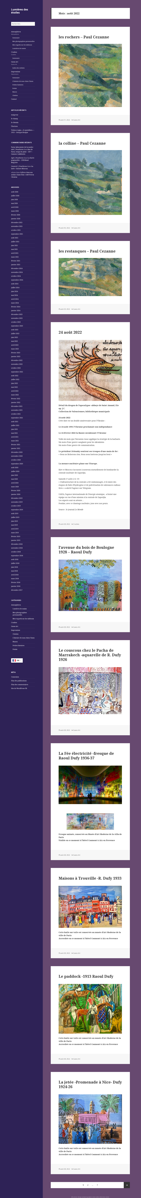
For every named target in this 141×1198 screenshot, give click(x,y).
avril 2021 (14, 437)
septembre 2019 (17, 510)
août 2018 (14, 559)
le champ (14, 119)
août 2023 (14, 330)
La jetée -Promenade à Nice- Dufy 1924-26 (90, 1084)
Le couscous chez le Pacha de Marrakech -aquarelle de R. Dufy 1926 (90, 655)
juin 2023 (14, 337)
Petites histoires (17, 85)
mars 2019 (15, 533)
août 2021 (14, 422)
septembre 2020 (17, 464)
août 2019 (14, 513)
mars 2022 (15, 395)
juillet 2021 (15, 425)
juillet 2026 (15, 196)
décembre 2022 (16, 360)
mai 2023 (14, 341)
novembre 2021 (17, 410)
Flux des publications (19, 681)
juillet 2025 (15, 242)
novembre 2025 (17, 226)
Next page (127, 1185)
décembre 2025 (16, 222)
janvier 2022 (15, 402)
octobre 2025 (16, 230)
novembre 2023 (17, 318)
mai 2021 (14, 433)
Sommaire (16, 38)
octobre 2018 (16, 552)
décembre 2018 (16, 544)
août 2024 (14, 284)
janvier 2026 (15, 219)
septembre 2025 (17, 234)
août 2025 (14, 238)
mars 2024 (15, 303)
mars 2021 (15, 441)
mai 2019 (14, 525)
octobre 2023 (16, 322)
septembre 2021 (17, 418)
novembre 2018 (17, 548)
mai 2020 (14, 479)
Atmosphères (16, 33)
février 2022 (15, 399)
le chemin (14, 122)
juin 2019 (14, 521)
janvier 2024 (15, 310)
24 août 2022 (70, 332)
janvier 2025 (15, 265)
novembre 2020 (17, 456)
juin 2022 (14, 383)
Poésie (14, 88)
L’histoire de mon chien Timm (22, 81)
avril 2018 (14, 575)
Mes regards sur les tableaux (22, 45)
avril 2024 (14, 299)
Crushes (14, 53)
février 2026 (15, 215)
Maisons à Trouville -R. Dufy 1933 (90, 878)
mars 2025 (15, 257)
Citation (15, 95)
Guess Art (14, 63)
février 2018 (15, 582)
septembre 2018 (17, 556)
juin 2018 (14, 567)
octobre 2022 (16, 368)
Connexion (15, 677)
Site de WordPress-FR (19, 688)
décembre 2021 (16, 406)
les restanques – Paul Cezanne (87, 251)
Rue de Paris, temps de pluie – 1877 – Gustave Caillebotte (22, 151)
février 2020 (15, 490)
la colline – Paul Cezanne (82, 143)
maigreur (14, 115)
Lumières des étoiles (19, 11)
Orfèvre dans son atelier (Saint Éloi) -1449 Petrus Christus (22, 174)
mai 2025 (14, 249)
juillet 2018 (15, 563)
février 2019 (15, 536)
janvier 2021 (15, 448)
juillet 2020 (15, 471)
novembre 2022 (17, 364)
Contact (14, 99)
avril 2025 (14, 253)
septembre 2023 (17, 326)
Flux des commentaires (19, 684)
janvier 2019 (15, 540)
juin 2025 (14, 245)
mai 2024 (14, 295)
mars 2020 (15, 487)
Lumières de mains (19, 48)
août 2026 (14, 192)
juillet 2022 (15, 379)
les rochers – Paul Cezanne (84, 36)
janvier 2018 (15, 586)
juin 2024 (14, 291)
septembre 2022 (17, 372)
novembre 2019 (17, 502)
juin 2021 (14, 429)
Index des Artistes (18, 68)
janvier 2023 (15, 356)
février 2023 (15, 353)
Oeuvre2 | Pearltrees (19, 166)
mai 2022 (14, 387)
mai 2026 (14, 203)
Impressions (15, 73)
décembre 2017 (16, 590)
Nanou (14, 92)
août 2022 (14, 376)
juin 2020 (14, 475)
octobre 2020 (16, 460)
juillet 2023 (15, 333)
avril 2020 (14, 483)
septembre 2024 (17, 280)
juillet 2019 (15, 517)
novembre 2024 (17, 272)
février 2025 (15, 261)
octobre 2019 (16, 506)
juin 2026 (14, 199)
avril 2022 (14, 391)
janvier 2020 (15, 494)
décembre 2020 (16, 452)
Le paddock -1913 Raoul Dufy (86, 976)
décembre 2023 (16, 314)
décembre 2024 (16, 268)
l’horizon (14, 126)
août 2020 (14, 467)
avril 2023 (14, 345)
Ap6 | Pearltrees (17, 158)
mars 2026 (15, 211)
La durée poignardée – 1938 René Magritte (22, 160)
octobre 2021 (16, 414)
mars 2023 (15, 349)
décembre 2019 (16, 498)
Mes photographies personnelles (23, 41)
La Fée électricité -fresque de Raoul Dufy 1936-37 (86, 755)
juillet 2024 (15, 288)
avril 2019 (14, 529)
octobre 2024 (16, 276)
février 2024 (15, 307)
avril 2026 (14, 207)
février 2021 (15, 444)
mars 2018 (15, 579)
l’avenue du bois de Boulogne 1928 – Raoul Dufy (86, 549)
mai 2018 (14, 571)
